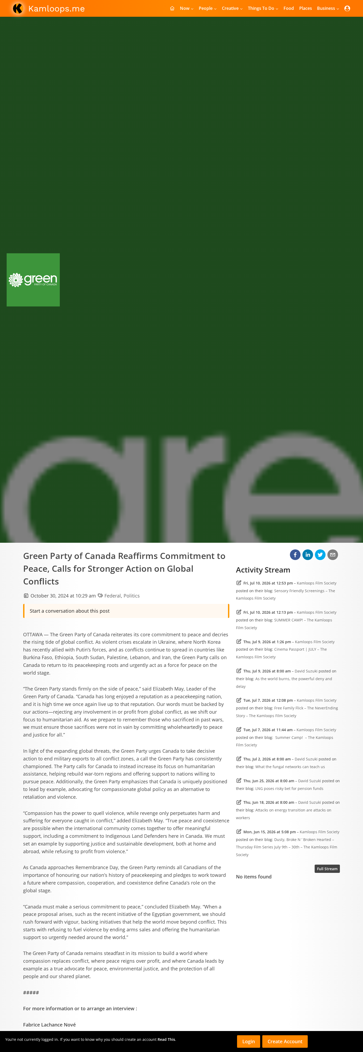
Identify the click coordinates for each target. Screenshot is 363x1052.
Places (305, 8)
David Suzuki (306, 671)
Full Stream (327, 868)
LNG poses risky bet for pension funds (289, 788)
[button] (295, 554)
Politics (132, 595)
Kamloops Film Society (316, 583)
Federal (112, 595)
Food (289, 8)
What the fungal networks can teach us (290, 766)
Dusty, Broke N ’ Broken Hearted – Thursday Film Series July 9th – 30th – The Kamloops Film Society (286, 847)
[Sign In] (347, 8)
